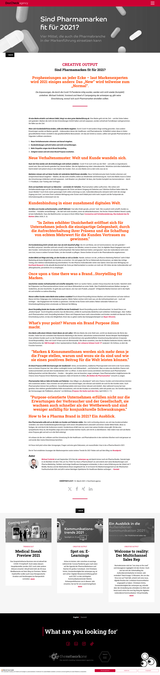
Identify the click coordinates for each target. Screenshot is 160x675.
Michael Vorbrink (48, 459)
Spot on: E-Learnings (79, 553)
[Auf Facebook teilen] (77, 489)
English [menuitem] (76, 617)
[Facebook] (68, 644)
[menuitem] (76, 617)
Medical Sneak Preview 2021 (28, 553)
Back (10, 55)
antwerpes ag (83, 459)
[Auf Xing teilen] (83, 489)
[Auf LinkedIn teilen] (90, 489)
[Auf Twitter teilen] (70, 489)
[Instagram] (84, 644)
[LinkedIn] (76, 644)
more (33, 579)
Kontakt (116, 469)
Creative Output (80, 64)
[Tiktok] (92, 644)
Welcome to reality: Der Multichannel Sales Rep (131, 555)
